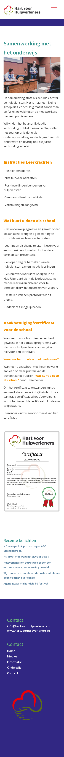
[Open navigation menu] (54, 9)
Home (11, 651)
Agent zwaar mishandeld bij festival (26, 583)
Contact (12, 673)
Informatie (14, 662)
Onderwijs (14, 668)
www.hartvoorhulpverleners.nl (28, 631)
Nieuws (12, 656)
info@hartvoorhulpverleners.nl (28, 626)
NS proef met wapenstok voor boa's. (26, 556)
